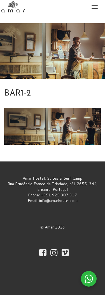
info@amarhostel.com (58, 200)
